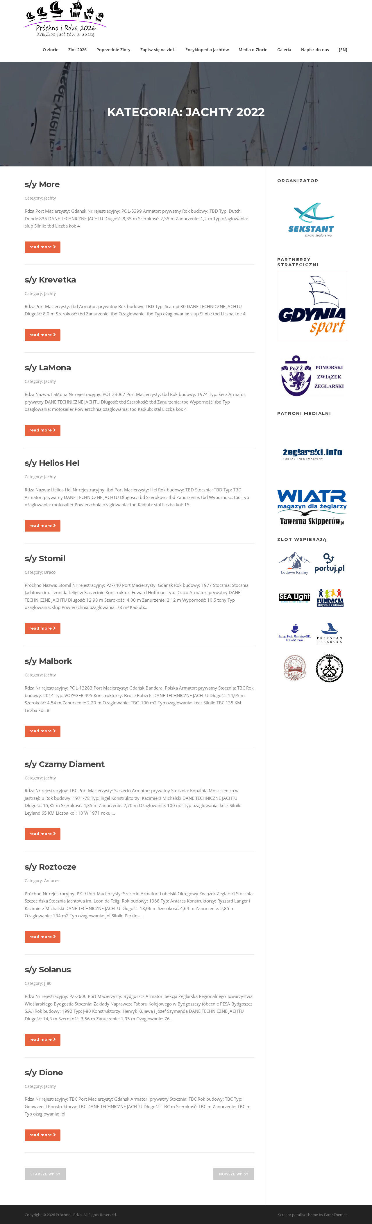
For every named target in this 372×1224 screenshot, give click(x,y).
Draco (50, 572)
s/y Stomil (45, 558)
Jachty (50, 198)
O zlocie (50, 49)
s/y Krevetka (50, 280)
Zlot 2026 (77, 49)
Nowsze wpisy (233, 1174)
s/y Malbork (48, 661)
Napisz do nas (315, 49)
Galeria (284, 49)
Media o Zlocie (253, 49)
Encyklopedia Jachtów (207, 49)
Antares (51, 880)
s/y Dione (44, 1072)
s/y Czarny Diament (65, 764)
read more (40, 246)
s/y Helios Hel (52, 463)
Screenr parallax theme (298, 1214)
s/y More (42, 184)
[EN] (343, 49)
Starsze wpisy (45, 1174)
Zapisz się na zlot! (158, 49)
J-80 (47, 983)
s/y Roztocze (50, 867)
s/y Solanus (48, 969)
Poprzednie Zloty (113, 49)
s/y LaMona (48, 367)
